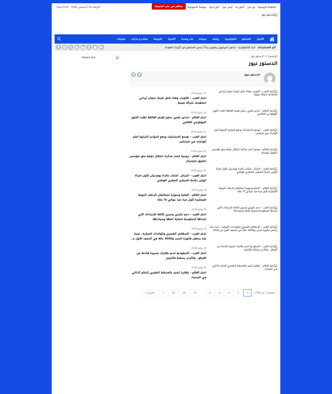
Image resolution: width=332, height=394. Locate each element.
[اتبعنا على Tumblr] (89, 47)
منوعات (121, 38)
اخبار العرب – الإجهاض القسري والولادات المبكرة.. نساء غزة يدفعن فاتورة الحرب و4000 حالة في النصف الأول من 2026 (168, 238)
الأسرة (172, 38)
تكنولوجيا (231, 38)
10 (195, 292)
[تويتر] (133, 75)
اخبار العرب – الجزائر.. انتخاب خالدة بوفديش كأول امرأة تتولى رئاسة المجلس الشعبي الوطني (170, 178)
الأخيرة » (150, 292)
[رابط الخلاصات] (76, 47)
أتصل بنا (240, 7)
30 (173, 292)
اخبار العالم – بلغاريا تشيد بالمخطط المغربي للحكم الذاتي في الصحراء (169, 275)
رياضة (215, 38)
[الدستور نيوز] (166, 22)
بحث (59, 39)
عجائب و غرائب (139, 38)
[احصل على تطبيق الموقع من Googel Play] (101, 47)
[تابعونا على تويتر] (70, 47)
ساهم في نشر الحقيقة (168, 6)
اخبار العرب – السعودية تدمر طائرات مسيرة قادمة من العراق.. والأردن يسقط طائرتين (171, 256)
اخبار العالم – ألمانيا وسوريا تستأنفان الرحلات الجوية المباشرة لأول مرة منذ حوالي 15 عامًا (172, 197)
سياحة (203, 38)
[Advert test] (90, 80)
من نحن (251, 7)
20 (184, 292)
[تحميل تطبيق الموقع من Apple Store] (95, 47)
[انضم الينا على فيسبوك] (58, 47)
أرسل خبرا (227, 7)
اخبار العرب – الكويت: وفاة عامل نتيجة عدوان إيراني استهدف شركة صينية (172, 100)
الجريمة (158, 38)
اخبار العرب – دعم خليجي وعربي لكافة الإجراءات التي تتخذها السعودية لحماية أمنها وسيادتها (172, 217)
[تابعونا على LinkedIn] (83, 47)
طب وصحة (187, 38)
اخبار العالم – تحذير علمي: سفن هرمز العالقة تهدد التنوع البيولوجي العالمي (168, 120)
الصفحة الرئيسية (267, 7)
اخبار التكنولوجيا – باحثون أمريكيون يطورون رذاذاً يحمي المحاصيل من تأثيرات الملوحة (210, 47)
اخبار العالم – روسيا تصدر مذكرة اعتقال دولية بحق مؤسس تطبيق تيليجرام (167, 159)
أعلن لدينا (214, 7)
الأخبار (260, 38)
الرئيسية (272, 39)
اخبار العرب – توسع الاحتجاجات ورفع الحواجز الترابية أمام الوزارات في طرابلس (169, 139)
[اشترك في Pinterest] (64, 47)
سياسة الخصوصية (196, 7)
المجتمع (246, 38)
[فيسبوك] (139, 75)
